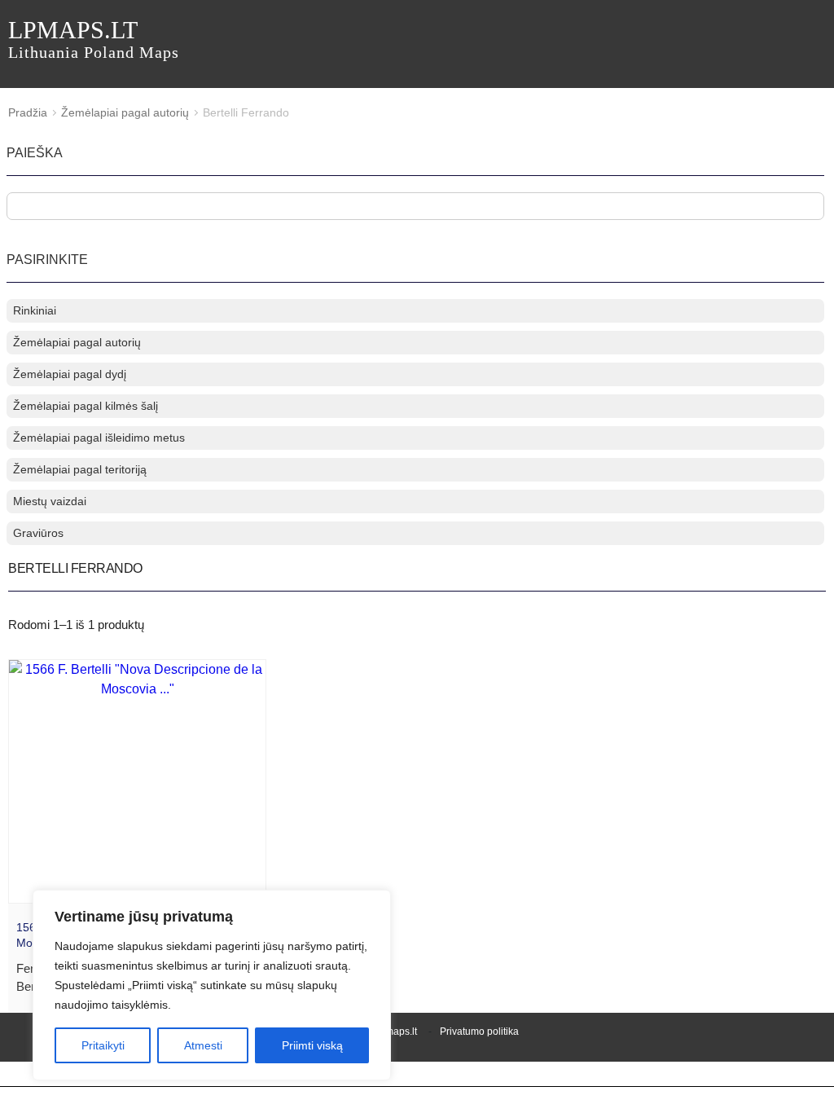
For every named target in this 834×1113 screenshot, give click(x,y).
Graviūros (38, 532)
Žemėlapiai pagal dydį (69, 374)
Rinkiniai (34, 310)
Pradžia (27, 112)
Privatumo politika (479, 1031)
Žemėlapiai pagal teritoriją (80, 469)
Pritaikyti (103, 1045)
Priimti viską (312, 1045)
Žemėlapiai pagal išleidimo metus (99, 437)
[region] (212, 985)
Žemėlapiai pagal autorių (125, 112)
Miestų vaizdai (49, 501)
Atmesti (203, 1045)
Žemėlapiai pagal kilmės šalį (85, 405)
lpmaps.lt (93, 38)
